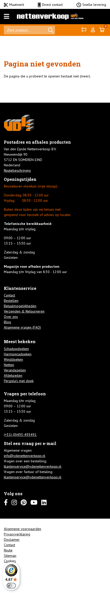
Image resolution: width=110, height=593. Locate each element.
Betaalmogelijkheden (20, 306)
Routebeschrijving (17, 170)
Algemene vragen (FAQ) (22, 327)
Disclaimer (12, 539)
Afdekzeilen (13, 375)
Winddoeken (13, 359)
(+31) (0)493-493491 (20, 434)
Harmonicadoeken (17, 354)
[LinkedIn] (44, 502)
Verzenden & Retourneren (24, 311)
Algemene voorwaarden (22, 529)
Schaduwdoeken (16, 348)
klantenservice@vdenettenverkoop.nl (32, 466)
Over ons (11, 316)
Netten (9, 364)
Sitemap (10, 555)
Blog (7, 322)
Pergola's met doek (19, 381)
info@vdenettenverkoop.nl (24, 455)
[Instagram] (14, 502)
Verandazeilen (15, 370)
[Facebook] (6, 502)
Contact (9, 295)
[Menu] (6, 16)
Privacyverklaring (17, 534)
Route (8, 550)
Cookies (10, 561)
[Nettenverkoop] (50, 17)
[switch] (11, 585)
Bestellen (11, 300)
